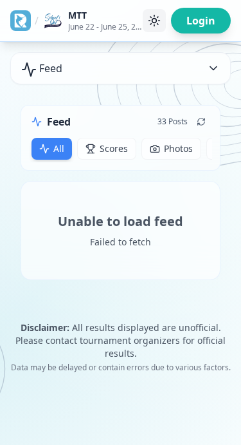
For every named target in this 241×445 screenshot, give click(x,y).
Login (200, 21)
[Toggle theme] (154, 20)
